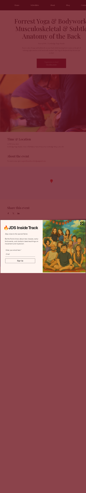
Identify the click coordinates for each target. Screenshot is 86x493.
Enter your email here (13, 250)
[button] (82, 223)
